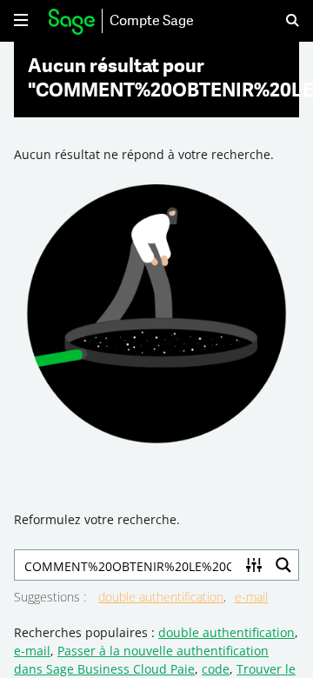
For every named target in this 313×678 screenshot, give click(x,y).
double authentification (160, 596)
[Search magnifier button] (283, 565)
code (216, 669)
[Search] (281, 21)
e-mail (251, 596)
